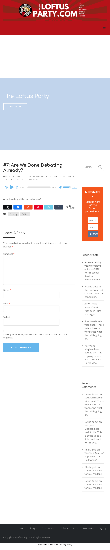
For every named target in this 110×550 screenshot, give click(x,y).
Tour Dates (88, 528)
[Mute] (60, 187)
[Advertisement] (55, 56)
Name (7, 290)
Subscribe (15, 106)
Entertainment (49, 528)
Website (7, 317)
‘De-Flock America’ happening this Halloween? (94, 457)
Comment (8, 253)
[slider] (67, 189)
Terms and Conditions (48, 544)
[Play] (12, 187)
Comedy (13, 214)
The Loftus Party (26, 96)
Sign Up (103, 528)
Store (75, 528)
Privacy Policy (66, 544)
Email (6, 303)
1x (74, 187)
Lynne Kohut (91, 394)
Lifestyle (33, 528)
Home (21, 528)
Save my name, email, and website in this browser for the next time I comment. (35, 336)
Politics (25, 214)
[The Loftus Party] (55, 11)
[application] (39, 187)
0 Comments (33, 179)
